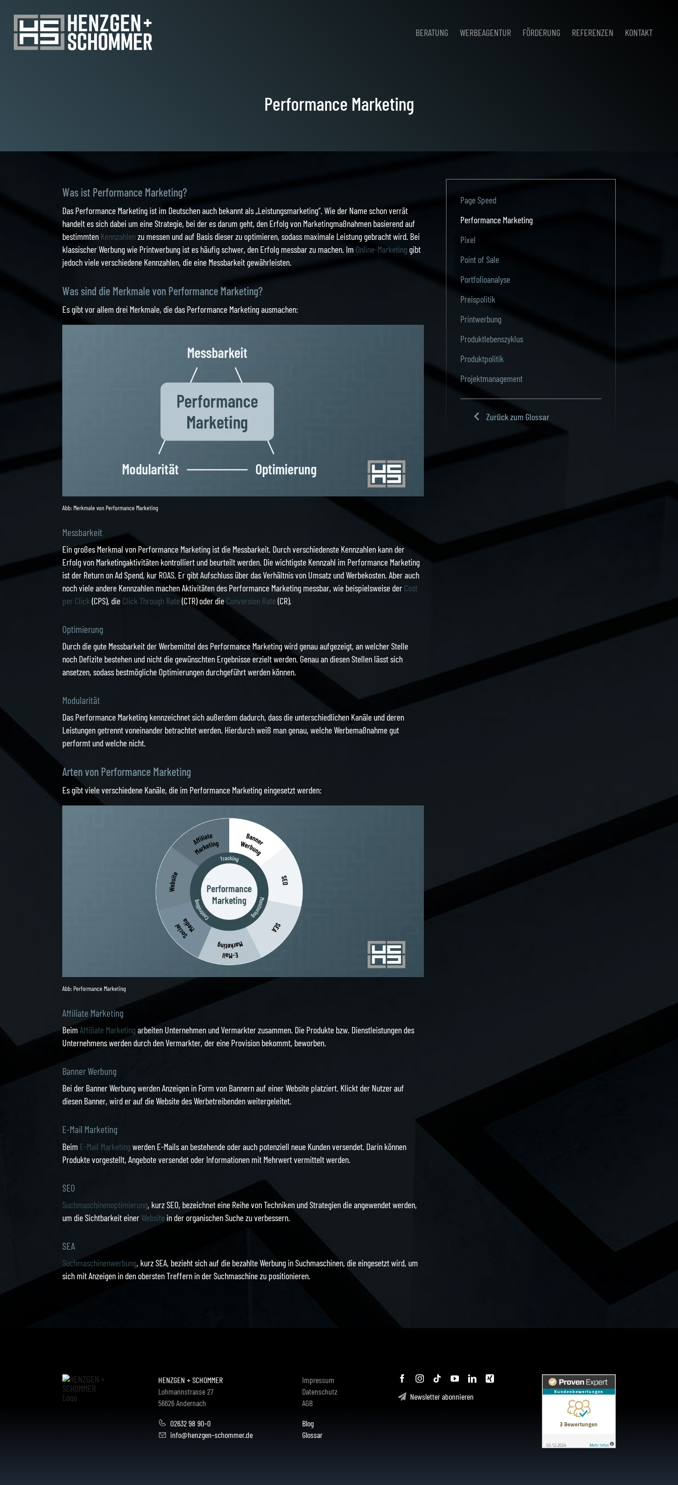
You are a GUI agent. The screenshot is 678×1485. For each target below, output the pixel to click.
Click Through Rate (151, 600)
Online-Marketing (381, 249)
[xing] (490, 1378)
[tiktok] (437, 1378)
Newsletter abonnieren (440, 1396)
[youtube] (455, 1378)
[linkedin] (472, 1378)
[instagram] (420, 1378)
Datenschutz (320, 1391)
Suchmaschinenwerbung (99, 1262)
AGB (307, 1403)
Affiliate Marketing (108, 1029)
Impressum (318, 1380)
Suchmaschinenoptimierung (105, 1204)
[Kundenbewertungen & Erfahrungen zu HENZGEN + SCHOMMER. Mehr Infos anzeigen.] (579, 1411)
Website (153, 1217)
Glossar (312, 1435)
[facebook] (402, 1378)
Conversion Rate (251, 600)
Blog (308, 1423)
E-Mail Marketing (105, 1146)
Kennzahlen (118, 236)
